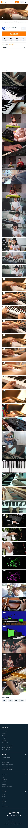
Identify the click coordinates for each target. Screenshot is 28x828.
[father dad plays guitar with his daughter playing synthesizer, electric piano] (13, 162)
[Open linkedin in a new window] (11, 815)
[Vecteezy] (2, 2)
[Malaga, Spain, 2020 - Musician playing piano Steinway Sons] (13, 519)
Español (4, 796)
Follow (23, 29)
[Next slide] (23, 699)
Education (4, 739)
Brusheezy (4, 730)
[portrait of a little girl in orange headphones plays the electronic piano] (13, 190)
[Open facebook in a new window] (7, 815)
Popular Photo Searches (7, 766)
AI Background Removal (7, 747)
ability (4, 699)
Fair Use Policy (19, 823)
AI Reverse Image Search (7, 744)
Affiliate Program (5, 761)
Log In (22, 2)
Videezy (3, 735)
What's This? (11, 44)
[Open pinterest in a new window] (13, 815)
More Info (5, 46)
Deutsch (4, 800)
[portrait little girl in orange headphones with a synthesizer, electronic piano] (13, 120)
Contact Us (4, 779)
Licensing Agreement (6, 757)
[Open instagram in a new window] (9, 815)
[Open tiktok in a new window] (15, 815)
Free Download (14, 33)
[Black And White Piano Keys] (13, 92)
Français (4, 803)
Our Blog (4, 783)
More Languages (5, 805)
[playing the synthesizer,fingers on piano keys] (13, 106)
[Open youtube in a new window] (19, 815)
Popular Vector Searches (7, 764)
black (16, 699)
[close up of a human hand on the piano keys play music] (13, 148)
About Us (4, 781)
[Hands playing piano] (13, 547)
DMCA (3, 759)
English (3, 793)
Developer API (5, 742)
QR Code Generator (6, 749)
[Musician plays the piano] (13, 492)
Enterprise (4, 737)
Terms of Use (6, 823)
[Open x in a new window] (17, 815)
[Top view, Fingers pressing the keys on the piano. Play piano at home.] (13, 506)
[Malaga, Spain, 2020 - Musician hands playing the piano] (13, 533)
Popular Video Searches (7, 768)
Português (4, 798)
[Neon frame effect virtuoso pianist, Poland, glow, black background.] (13, 561)
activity (10, 699)
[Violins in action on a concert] (13, 603)
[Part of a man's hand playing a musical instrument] (13, 589)
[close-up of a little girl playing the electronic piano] (13, 134)
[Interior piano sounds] (13, 673)
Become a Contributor (7, 786)
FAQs (3, 776)
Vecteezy (4, 732)
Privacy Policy (12, 823)
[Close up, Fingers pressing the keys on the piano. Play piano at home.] (13, 479)
